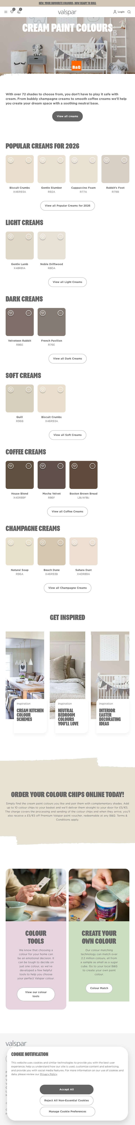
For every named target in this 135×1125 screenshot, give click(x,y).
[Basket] (18, 12)
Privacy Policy (48, 1074)
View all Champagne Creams (67, 587)
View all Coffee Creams (67, 511)
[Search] (129, 12)
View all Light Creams (67, 282)
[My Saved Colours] (12, 12)
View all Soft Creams (67, 435)
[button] (6, 12)
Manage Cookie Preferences (67, 1111)
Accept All (66, 1089)
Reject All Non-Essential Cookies (66, 1100)
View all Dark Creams (67, 358)
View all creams (67, 116)
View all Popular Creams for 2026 (67, 205)
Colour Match (99, 988)
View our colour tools (36, 994)
